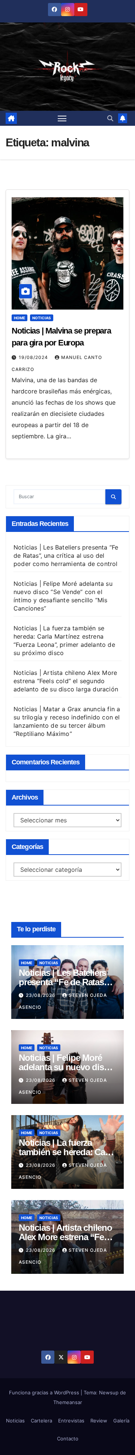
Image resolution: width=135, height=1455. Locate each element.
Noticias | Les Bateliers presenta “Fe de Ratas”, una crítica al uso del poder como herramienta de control (66, 555)
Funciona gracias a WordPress (45, 1392)
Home (19, 318)
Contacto (67, 1439)
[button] (110, 118)
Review (98, 1421)
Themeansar (67, 1402)
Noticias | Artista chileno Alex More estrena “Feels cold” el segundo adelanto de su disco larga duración (66, 681)
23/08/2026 (41, 995)
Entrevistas (71, 1421)
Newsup (108, 1392)
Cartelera (41, 1421)
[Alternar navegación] (62, 118)
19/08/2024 (34, 357)
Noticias (41, 318)
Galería (121, 1421)
